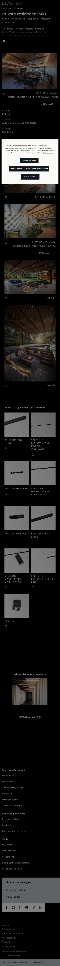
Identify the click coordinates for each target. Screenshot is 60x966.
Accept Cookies (30, 176)
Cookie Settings (29, 160)
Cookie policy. (48, 153)
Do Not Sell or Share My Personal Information (29, 168)
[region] (30, 161)
